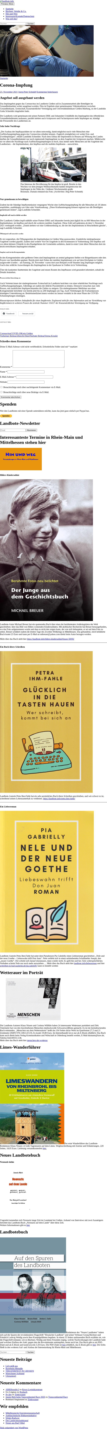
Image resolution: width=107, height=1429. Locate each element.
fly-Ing (9, 1394)
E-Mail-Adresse (8, 377)
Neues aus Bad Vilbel (15, 1423)
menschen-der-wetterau (37, 1040)
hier (28, 1225)
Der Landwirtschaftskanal (17, 1420)
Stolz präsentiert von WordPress (14, 1428)
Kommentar (6, 367)
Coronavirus (5, 333)
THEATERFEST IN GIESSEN (20, 1371)
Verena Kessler (44, 336)
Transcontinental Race (58, 1397)
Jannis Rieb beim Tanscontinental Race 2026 (25, 1397)
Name (3, 372)
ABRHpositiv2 (12, 1389)
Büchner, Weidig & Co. (16, 11)
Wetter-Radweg (12, 1418)
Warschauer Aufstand (15, 1373)
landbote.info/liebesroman (85, 963)
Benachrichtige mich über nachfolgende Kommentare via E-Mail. (32, 387)
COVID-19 (16, 333)
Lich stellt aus (12, 1366)
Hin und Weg (11, 14)
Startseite (10, 9)
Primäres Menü (7, 4)
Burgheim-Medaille (14, 1368)
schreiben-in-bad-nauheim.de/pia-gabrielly (18, 966)
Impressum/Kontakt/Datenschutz (20, 16)
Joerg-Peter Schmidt (27, 92)
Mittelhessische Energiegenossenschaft (23, 1413)
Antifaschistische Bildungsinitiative (21, 1415)
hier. (45, 1148)
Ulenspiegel (11, 1376)
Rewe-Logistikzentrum (32, 1389)
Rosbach (23, 1392)
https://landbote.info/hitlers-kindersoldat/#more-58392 (50, 639)
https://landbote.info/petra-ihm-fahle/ (59, 798)
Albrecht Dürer (15, 336)
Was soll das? (11, 19)
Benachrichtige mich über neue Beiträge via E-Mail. (26, 392)
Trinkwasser (20, 1394)
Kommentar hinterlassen (47, 92)
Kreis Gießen (27, 333)
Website (3, 382)
